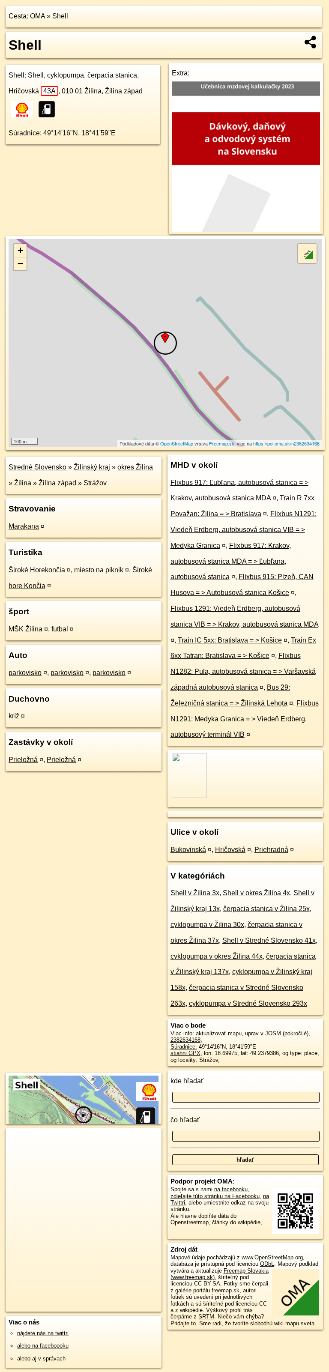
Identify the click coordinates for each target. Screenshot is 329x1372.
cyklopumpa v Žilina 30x (207, 924)
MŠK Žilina (25, 629)
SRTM (206, 1316)
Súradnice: (25, 133)
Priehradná (271, 849)
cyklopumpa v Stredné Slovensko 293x (248, 1003)
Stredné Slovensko (37, 467)
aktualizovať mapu (219, 1033)
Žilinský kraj (92, 467)
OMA (37, 16)
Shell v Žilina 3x (194, 893)
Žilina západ (57, 483)
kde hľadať (186, 1081)
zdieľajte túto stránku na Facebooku (215, 1196)
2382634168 (185, 1040)
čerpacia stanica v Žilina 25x (266, 908)
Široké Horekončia (37, 570)
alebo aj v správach (41, 1358)
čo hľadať (185, 1120)
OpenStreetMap (176, 443)
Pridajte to (183, 1323)
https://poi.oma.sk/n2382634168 (286, 443)
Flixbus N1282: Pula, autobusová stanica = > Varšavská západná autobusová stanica (243, 671)
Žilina (22, 483)
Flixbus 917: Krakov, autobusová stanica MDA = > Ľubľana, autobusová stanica (230, 561)
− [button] (20, 263)
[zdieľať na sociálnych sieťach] (310, 42)
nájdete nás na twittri (43, 1333)
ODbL (267, 1264)
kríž (14, 716)
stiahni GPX (185, 1053)
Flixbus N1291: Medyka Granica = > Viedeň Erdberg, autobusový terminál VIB (244, 718)
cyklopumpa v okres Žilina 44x (216, 956)
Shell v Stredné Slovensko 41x (269, 940)
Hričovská (32, 91)
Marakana (24, 526)
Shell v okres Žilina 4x (256, 893)
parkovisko (25, 672)
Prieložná (23, 759)
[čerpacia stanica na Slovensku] (49, 109)
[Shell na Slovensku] (22, 109)
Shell (60, 16)
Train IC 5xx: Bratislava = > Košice (230, 640)
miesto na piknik (98, 570)
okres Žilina (135, 467)
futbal (59, 629)
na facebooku (231, 1189)
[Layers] (307, 253)
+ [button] (20, 250)
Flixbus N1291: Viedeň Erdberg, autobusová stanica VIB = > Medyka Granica (243, 529)
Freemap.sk (221, 443)
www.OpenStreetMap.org (272, 1257)
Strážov (95, 483)
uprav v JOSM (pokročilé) (276, 1033)
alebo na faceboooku (43, 1345)
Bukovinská (188, 849)
